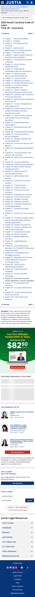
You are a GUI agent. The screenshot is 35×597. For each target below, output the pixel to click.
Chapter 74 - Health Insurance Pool (18, 225)
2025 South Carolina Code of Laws (11, 11)
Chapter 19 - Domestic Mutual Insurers (19, 83)
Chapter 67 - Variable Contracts (16, 199)
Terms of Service (17, 586)
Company (17, 579)
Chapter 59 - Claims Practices (15, 188)
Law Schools (7, 537)
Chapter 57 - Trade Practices (15, 185)
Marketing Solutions (10, 556)
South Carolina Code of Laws (10, 9)
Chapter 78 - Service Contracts (16, 234)
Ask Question (17, 483)
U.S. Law (8, 7)
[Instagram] (16, 567)
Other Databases (9, 551)
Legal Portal (17, 576)
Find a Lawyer (7, 491)
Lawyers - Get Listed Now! (17, 507)
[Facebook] (13, 567)
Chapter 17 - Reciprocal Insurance (17, 80)
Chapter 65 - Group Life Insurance (17, 197)
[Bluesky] (22, 567)
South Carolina (15, 313)
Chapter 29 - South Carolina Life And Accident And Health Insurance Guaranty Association (18, 110)
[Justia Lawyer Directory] (27, 567)
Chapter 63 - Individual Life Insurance (18, 195)
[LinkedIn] (8, 567)
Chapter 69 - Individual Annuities (17, 201)
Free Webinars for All (10, 407)
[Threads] (19, 567)
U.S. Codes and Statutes (20, 7)
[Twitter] (24, 567)
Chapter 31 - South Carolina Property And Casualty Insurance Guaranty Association (18, 117)
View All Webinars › (17, 452)
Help (17, 583)
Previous (6, 33)
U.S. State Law (8, 546)
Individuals (6, 528)
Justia (3, 7)
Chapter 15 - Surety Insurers (15, 78)
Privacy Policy (17, 590)
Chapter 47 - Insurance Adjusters (17, 162)
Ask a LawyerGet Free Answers (8, 472)
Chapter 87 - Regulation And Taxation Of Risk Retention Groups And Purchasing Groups (18, 259)
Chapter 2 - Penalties (12, 41)
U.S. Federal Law (9, 542)
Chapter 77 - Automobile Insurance (17, 232)
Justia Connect (17, 572)
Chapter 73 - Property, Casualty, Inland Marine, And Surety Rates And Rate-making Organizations (19, 220)
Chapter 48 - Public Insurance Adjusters (19, 164)
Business (6, 532)
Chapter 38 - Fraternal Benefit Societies (19, 132)
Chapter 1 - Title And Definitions (16, 39)
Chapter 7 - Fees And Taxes (15, 53)
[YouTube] (10, 567)
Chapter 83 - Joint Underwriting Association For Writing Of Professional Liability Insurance (19, 248)
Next (30, 33)
